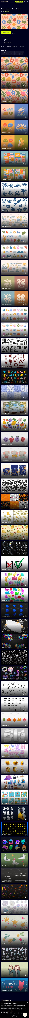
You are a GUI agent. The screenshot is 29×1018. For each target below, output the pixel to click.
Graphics (3, 6)
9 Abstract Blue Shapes (6, 616)
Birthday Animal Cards (6, 803)
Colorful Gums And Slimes (7, 756)
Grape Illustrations (6, 444)
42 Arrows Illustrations (6, 709)
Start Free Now (19, 1)
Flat (22, 54)
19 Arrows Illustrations (6, 694)
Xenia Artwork (6, 11)
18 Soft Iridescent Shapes (7, 912)
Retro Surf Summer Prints (7, 304)
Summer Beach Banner (6, 990)
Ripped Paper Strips (6, 881)
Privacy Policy (9, 1009)
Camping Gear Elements (7, 787)
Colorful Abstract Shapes (7, 600)
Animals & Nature (19, 52)
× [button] (27, 1002)
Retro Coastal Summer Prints (7, 288)
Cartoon (17, 54)
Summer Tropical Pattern (7, 85)
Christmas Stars (5, 928)
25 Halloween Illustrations (7, 959)
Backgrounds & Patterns (7, 52)
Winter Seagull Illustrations (7, 865)
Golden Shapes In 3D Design (7, 772)
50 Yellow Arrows (5, 834)
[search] (25, 1)
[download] (26, 70)
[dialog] (14, 1009)
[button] (14, 1013)
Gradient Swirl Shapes (6, 850)
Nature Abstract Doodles (7, 382)
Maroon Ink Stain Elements (7, 366)
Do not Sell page (10, 1011)
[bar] (27, 1)
